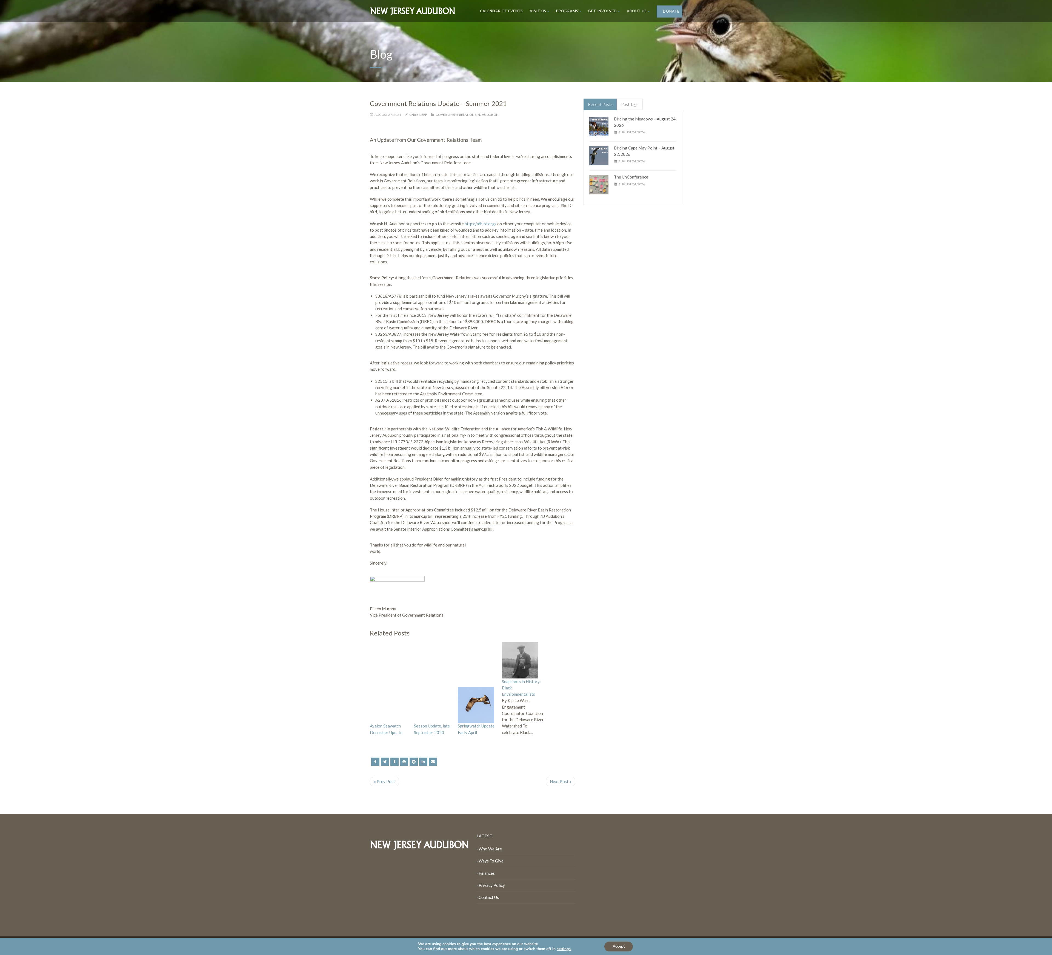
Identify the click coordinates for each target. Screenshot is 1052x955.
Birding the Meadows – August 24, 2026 (645, 122)
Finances (487, 873)
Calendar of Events (501, 11)
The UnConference (631, 176)
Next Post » (560, 781)
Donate (670, 11)
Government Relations (456, 115)
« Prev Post (384, 781)
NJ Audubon (488, 115)
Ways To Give (491, 860)
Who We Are (490, 848)
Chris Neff (418, 115)
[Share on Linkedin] (414, 762)
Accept (619, 946)
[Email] (433, 762)
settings (564, 949)
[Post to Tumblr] (394, 762)
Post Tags (629, 104)
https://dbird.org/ (480, 223)
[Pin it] (404, 762)
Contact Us (489, 897)
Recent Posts (600, 104)
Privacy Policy (492, 885)
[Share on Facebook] (375, 762)
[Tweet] (385, 762)
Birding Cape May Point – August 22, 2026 (644, 151)
